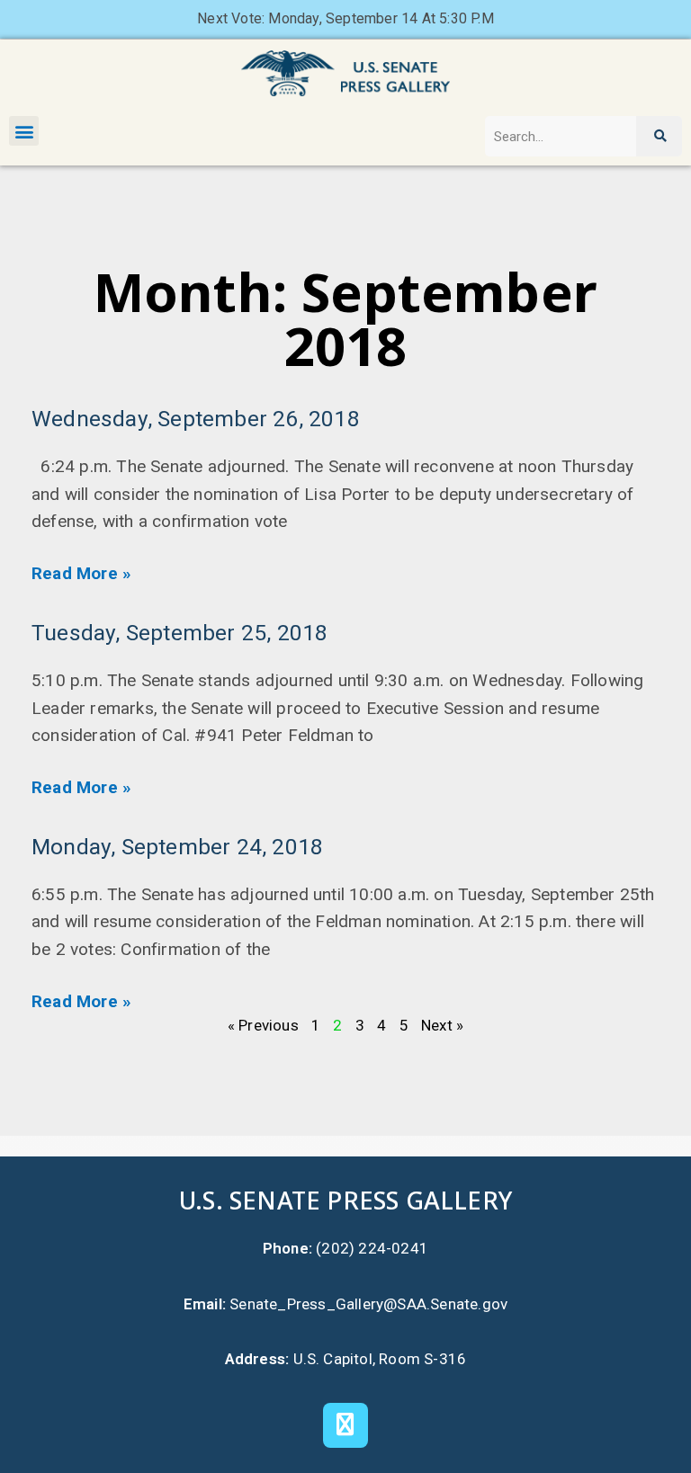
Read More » (81, 573)
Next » (442, 1025)
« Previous (263, 1025)
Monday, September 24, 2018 (177, 847)
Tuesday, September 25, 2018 (179, 633)
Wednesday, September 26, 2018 (195, 419)
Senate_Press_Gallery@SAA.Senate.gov (368, 1304)
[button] (24, 131)
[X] (345, 1425)
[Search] (659, 136)
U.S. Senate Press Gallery (345, 1200)
